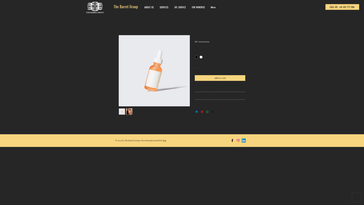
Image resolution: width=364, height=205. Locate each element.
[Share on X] (213, 111)
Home (122, 24)
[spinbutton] (201, 67)
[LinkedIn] (244, 141)
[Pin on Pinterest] (202, 111)
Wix (164, 140)
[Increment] (205, 67)
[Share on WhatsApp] (207, 111)
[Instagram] (238, 141)
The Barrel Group (126, 6)
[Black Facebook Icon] (232, 141)
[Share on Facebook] (196, 111)
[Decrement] (197, 67)
